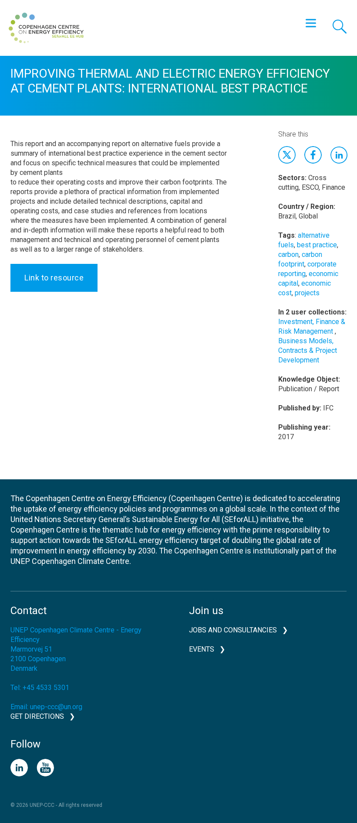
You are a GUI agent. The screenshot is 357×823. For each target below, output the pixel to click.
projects (307, 293)
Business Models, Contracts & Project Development (307, 350)
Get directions (37, 716)
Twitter (287, 155)
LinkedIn (19, 767)
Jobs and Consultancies (233, 630)
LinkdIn (339, 155)
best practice (317, 245)
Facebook (313, 155)
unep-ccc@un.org (56, 707)
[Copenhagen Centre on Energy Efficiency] (46, 28)
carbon (288, 254)
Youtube (45, 767)
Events (201, 649)
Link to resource (54, 277)
